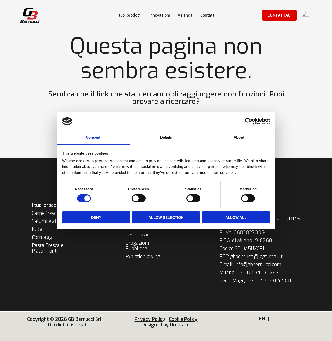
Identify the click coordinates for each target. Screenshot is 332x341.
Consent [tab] (93, 137)
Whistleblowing (143, 256)
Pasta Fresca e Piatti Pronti (47, 248)
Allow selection (166, 217)
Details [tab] (166, 137)
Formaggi (42, 237)
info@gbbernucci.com (258, 264)
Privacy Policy (149, 319)
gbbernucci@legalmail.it (256, 256)
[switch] (139, 198)
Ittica (37, 229)
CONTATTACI (279, 15)
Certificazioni (140, 235)
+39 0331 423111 (273, 280)
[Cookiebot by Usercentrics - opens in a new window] (248, 121)
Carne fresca (45, 213)
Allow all (235, 217)
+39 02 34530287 (257, 272)
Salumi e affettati (51, 221)
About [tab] (239, 137)
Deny (96, 217)
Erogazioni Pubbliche (137, 246)
